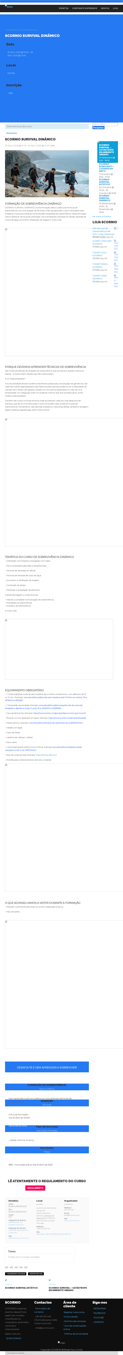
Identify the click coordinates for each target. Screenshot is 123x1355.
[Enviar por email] (25, 1267)
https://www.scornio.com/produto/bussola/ (67, 718)
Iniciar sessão (70, 1316)
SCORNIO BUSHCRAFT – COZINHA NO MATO (106, 167)
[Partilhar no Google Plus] (21, 1267)
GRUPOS (105, 8)
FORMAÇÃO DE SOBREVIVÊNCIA (21, 30)
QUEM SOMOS (13, 1338)
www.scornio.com (71, 1220)
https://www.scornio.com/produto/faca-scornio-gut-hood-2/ (59, 713)
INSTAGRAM (99, 1308)
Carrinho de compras (74, 1321)
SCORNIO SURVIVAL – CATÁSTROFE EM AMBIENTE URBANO (106, 150)
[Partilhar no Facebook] (6, 1267)
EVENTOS (63, 8)
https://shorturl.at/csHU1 (46, 755)
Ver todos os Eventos (101, 216)
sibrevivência (22, 1230)
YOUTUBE (98, 1317)
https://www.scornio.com (19, 1238)
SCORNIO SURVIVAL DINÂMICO (104, 198)
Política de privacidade (76, 1334)
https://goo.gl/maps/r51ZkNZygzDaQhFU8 (53, 1234)
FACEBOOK (99, 1313)
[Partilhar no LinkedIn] (16, 1267)
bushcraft (12, 1230)
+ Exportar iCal (36, 1274)
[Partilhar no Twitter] (11, 1267)
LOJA (115, 8)
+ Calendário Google (15, 1274)
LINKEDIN (98, 1322)
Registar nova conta (74, 1312)
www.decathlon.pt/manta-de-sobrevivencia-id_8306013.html (56, 723)
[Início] (9, 8)
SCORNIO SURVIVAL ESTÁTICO (104, 182)
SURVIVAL (13, 1233)
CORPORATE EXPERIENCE (84, 8)
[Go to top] (61, 1342)
